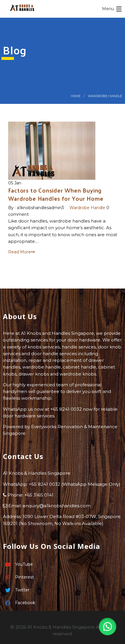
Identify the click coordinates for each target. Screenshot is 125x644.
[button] (107, 626)
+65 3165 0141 (38, 495)
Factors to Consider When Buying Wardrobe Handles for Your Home (55, 194)
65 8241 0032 (45, 484)
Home (76, 96)
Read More (19, 252)
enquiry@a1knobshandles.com (56, 505)
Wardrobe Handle (105, 96)
